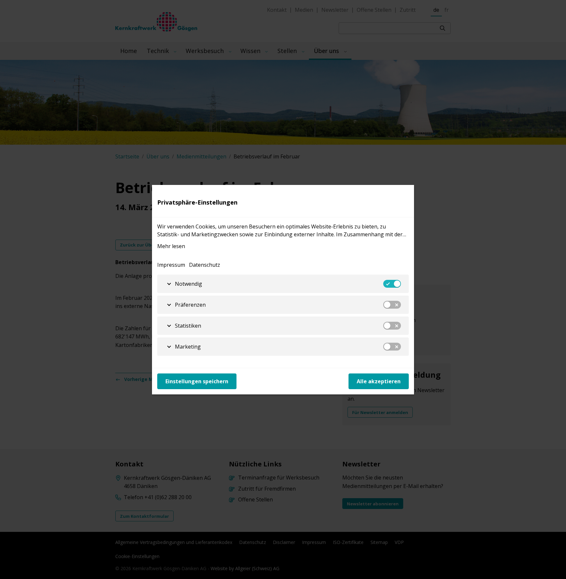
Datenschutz (204, 264)
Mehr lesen (171, 246)
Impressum (171, 264)
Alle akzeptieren (379, 381)
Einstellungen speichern (196, 381)
